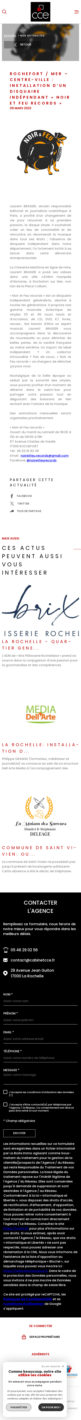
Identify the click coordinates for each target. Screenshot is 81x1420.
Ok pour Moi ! (51, 1407)
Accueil (10, 35)
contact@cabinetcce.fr (33, 960)
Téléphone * (12, 1051)
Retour (25, 44)
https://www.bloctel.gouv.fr (25, 1271)
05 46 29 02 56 (24, 950)
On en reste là (50, 1366)
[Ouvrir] (4, 11)
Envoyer (19, 1133)
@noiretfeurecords (42, 460)
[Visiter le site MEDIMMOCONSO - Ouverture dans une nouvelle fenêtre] (67, 1371)
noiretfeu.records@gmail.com (45, 455)
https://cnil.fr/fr (16, 1228)
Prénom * (10, 1013)
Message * (11, 1070)
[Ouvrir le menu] (76, 11)
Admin (72, 1408)
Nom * (8, 994)
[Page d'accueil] (40, 12)
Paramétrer (18, 1407)
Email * (8, 1032)
